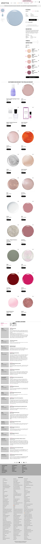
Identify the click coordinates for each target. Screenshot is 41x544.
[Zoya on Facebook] (15, 462)
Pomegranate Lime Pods (27, 501)
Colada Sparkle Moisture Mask (6, 524)
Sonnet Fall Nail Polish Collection (28, 482)
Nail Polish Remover (15, 534)
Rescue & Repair (15, 481)
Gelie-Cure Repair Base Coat (27, 511)
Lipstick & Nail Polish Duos (16, 482)
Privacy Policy (4, 472)
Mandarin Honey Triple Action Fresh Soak (28, 510)
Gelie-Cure (14, 539)
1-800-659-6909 (14, 471)
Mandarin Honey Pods (27, 500)
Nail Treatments (26, 534)
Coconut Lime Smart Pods (16, 487)
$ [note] (33, 57)
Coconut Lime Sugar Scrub (6, 487)
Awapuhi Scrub (4, 520)
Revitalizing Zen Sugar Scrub (27, 520)
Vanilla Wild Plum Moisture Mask (17, 524)
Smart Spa (23, 471)
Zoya (22, 466)
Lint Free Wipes (5, 535)
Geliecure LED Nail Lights (16, 529)
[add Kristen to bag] (38, 19)
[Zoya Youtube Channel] (19, 462)
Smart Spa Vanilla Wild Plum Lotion (28, 530)
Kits (3, 481)
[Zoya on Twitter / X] (22, 462)
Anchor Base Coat (5, 491)
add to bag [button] (8, 102)
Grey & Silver (4, 506)
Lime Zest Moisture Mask (27, 524)
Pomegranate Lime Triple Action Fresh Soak (17, 510)
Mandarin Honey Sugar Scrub (17, 515)
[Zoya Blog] (24, 462)
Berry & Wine (25, 506)
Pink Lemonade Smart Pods (27, 487)
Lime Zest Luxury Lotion (6, 530)
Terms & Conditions (4, 471)
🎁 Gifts (14, 505)
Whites (14, 506)
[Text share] (32, 22)
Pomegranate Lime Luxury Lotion (17, 530)
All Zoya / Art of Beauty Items (27, 539)
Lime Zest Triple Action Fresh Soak (7, 510)
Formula (28, 40)
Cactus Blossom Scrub (16, 520)
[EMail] (31, 22)
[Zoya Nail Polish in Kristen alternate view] (2, 15)
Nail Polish (27, 34)
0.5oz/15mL (29, 14)
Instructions (29, 42)
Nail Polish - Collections (27, 491)
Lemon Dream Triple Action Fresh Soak (17, 511)
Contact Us (3, 466)
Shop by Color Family (5, 495)
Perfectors (4, 529)
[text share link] (32, 22)
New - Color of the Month (16, 486)
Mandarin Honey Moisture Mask (7, 525)
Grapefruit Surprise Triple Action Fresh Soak (7, 511)
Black (14, 496)
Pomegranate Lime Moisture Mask (17, 525)
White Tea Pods (15, 501)
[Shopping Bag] (39, 2)
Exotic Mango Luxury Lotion (27, 529)
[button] (5, 3)
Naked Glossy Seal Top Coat (16, 535)
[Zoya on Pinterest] (26, 462)
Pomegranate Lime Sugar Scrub (28, 515)
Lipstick (25, 486)
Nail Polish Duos (5, 482)
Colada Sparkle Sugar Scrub (6, 515)
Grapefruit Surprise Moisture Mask (28, 525)
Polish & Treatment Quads (27, 481)
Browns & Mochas (5, 496)
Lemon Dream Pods (5, 500)
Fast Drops (14, 491)
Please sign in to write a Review (4, 323)
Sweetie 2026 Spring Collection (6, 486)
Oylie (23, 472)
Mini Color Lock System (27, 496)
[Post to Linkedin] (30, 22)
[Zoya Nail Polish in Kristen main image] (2, 10)
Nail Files (4, 534)
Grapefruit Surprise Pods (6, 501)
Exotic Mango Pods (15, 500)
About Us (13, 466)
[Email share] (31, 22)
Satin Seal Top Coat (26, 535)
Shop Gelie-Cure (5, 505)
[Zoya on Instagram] (17, 462)
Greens (25, 495)
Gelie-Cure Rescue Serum (27, 505)
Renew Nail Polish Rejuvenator (17, 495)
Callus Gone (4, 539)
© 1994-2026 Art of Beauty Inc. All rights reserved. (20, 542)
